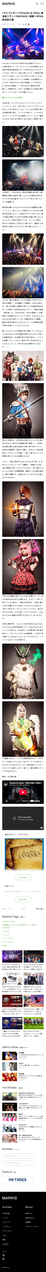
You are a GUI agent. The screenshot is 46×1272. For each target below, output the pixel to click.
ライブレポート (7, 1231)
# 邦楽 (4, 945)
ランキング (6, 1222)
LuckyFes (5, 1244)
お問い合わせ (29, 1218)
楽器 (3, 1240)
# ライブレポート (8, 942)
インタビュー (6, 1226)
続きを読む (40, 909)
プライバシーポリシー (32, 1226)
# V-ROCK (5, 931)
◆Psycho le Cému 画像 (12, 97)
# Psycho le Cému (8, 921)
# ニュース (6, 935)
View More (23, 877)
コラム (4, 1235)
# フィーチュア (7, 938)
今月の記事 (6, 1213)
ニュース (5, 1218)
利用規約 (28, 1222)
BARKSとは (29, 1213)
